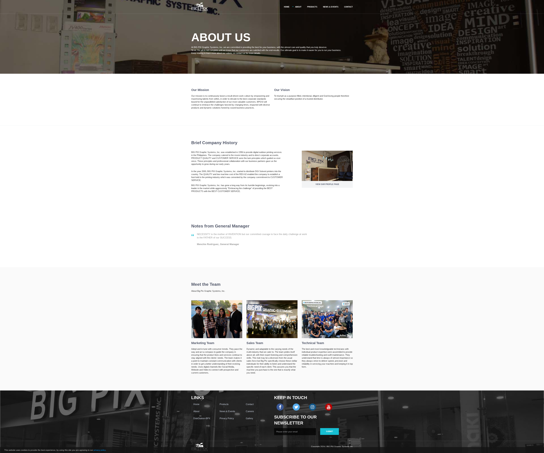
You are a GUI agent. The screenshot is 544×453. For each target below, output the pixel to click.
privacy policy (100, 451)
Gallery (249, 418)
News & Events (330, 7)
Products (312, 7)
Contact (348, 7)
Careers (250, 411)
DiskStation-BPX (201, 418)
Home (286, 7)
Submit (329, 431)
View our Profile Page (327, 184)
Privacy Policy (227, 418)
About (298, 7)
